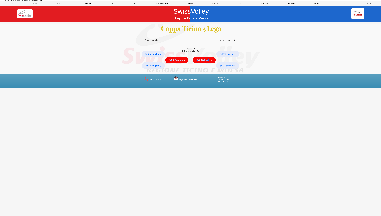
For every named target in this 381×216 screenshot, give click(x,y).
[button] (87, 3)
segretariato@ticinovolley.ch (188, 80)
